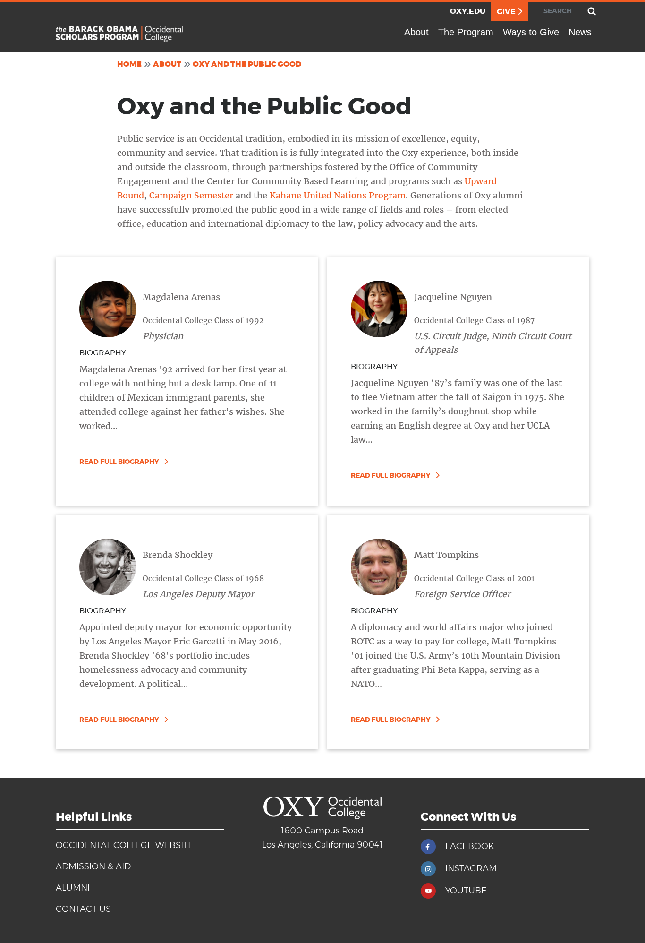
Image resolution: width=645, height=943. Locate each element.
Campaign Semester (191, 195)
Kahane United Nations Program (338, 195)
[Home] (119, 34)
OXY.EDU (467, 11)
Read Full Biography (119, 462)
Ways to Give (531, 32)
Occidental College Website (125, 845)
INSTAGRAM (471, 869)
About (416, 32)
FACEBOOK (469, 846)
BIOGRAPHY (102, 353)
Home (129, 64)
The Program (465, 32)
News (580, 32)
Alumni (73, 888)
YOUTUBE (466, 891)
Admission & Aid (93, 867)
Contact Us (83, 909)
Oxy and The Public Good (247, 64)
